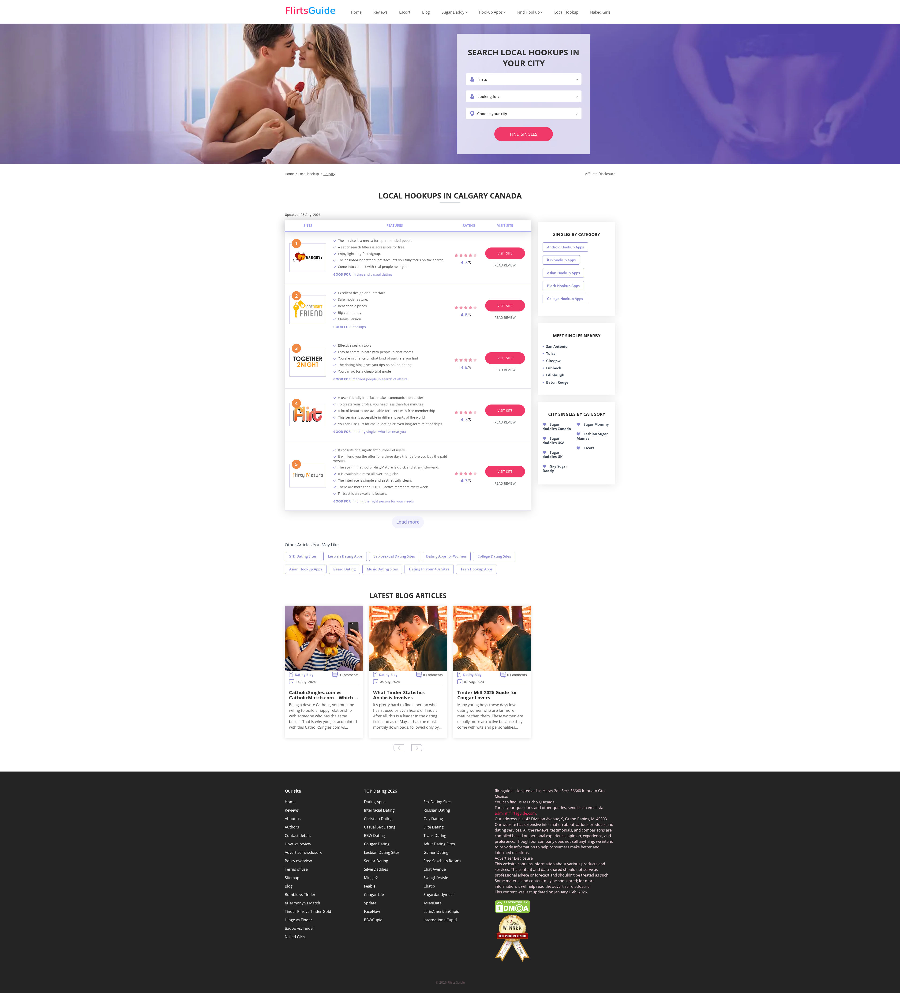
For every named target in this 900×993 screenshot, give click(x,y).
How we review (298, 844)
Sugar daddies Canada (557, 426)
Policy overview (298, 860)
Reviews (380, 12)
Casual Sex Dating (379, 827)
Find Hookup (528, 12)
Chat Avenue (435, 869)
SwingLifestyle (436, 877)
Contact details (298, 835)
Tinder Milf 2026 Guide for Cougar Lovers (487, 695)
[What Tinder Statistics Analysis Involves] (408, 638)
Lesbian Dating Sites (382, 852)
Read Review (505, 265)
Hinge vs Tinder (298, 919)
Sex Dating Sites (438, 801)
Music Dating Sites (382, 569)
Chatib (429, 886)
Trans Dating (435, 835)
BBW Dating (374, 835)
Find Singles (523, 134)
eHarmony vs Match (302, 903)
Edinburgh (555, 375)
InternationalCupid (440, 919)
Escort (404, 12)
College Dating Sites (494, 556)
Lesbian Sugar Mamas (592, 436)
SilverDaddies (376, 869)
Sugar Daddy (453, 12)
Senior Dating (376, 860)
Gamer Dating (436, 852)
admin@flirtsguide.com (515, 813)
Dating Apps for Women (446, 556)
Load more (408, 522)
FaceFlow (372, 911)
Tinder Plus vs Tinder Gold (308, 911)
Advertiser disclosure (303, 852)
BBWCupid (373, 919)
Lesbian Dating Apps (345, 556)
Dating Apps (375, 801)
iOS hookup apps (561, 260)
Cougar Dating (377, 844)
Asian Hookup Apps (305, 569)
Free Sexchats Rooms (442, 860)
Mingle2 (371, 877)
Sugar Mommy (596, 424)
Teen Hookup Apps (476, 569)
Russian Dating (437, 810)
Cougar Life (374, 894)
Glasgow (553, 360)
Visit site (505, 253)
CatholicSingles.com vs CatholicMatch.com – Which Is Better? (323, 695)
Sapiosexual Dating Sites (394, 556)
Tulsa (550, 353)
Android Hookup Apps (565, 247)
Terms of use (296, 869)
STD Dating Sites (303, 556)
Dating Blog (304, 674)
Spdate (370, 903)
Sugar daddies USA (553, 440)
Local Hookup (566, 12)
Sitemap (292, 877)
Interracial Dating (379, 810)
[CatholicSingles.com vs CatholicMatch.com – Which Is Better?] (324, 638)
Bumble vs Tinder (300, 894)
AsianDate (433, 903)
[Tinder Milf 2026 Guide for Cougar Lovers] (492, 638)
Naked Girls (600, 12)
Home (356, 12)
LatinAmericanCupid (441, 911)
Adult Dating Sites (439, 844)
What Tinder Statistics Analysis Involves (399, 695)
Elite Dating (434, 827)
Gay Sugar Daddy (555, 468)
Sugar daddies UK (552, 454)
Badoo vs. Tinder (299, 928)
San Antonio (556, 346)
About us (293, 818)
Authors (292, 827)
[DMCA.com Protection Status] (512, 911)
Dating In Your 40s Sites (429, 569)
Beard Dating (344, 569)
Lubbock (553, 368)
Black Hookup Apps (563, 285)
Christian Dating (378, 818)
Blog (426, 12)
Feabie (369, 886)
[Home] (310, 10)
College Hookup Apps (565, 298)
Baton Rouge (557, 382)
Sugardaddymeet (439, 894)
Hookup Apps (491, 12)
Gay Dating (433, 818)
